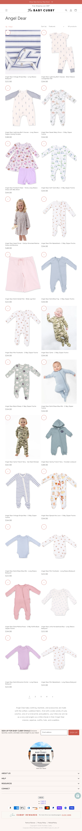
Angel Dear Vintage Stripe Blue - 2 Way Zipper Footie (21, 516)
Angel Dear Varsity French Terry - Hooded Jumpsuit (58, 462)
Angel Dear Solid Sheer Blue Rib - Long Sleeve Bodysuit (21, 572)
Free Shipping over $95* (41, 6)
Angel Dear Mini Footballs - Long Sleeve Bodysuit (58, 571)
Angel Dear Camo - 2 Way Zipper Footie (54, 352)
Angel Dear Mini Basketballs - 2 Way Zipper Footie (58, 243)
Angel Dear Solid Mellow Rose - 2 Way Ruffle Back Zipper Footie (22, 627)
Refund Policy (52, 823)
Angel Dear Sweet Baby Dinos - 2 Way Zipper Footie (56, 133)
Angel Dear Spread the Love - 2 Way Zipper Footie (58, 515)
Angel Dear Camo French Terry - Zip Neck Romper (22, 462)
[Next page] (52, 696)
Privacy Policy (42, 823)
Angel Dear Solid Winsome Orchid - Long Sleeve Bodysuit (21, 683)
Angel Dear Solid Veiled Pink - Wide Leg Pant (20, 299)
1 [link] (29, 696)
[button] (6, 10)
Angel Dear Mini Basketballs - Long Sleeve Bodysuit (58, 682)
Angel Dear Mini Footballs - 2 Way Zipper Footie (21, 352)
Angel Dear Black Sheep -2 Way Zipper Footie (20, 406)
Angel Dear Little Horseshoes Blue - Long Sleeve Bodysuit (57, 627)
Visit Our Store (41, 768)
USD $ (41, 797)
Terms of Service (30, 823)
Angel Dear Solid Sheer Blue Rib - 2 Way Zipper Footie (57, 407)
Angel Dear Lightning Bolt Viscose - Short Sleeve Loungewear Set (58, 77)
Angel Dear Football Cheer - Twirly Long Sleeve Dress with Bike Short (21, 188)
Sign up (74, 732)
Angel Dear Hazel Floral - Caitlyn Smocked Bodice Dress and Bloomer (22, 244)
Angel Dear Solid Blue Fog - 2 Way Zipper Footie (57, 299)
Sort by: (44, 26)
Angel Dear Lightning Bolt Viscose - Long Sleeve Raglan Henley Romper (21, 133)
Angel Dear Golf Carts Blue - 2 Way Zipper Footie (58, 188)
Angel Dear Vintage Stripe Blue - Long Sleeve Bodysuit (20, 77)
